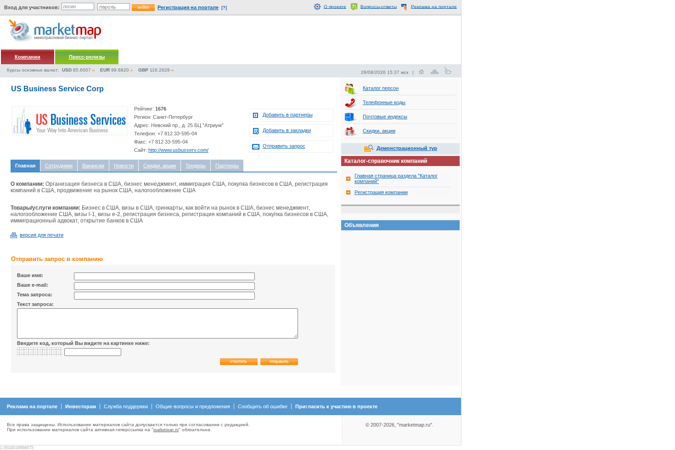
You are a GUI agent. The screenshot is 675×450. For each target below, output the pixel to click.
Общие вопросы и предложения (193, 406)
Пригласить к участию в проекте (336, 406)
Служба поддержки (126, 406)
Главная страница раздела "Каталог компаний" (396, 178)
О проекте (335, 6)
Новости (124, 165)
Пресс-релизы (87, 57)
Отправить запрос (284, 146)
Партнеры (227, 165)
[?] (224, 8)
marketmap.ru (166, 429)
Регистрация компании (381, 192)
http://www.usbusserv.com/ (178, 150)
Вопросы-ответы (378, 6)
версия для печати (41, 235)
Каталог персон (381, 88)
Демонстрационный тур (407, 148)
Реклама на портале (434, 6)
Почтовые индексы (385, 116)
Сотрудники (59, 165)
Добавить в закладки (287, 130)
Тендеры (196, 165)
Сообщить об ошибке (262, 406)
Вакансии (93, 165)
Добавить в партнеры (288, 114)
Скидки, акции (159, 165)
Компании (27, 57)
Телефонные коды (384, 102)
